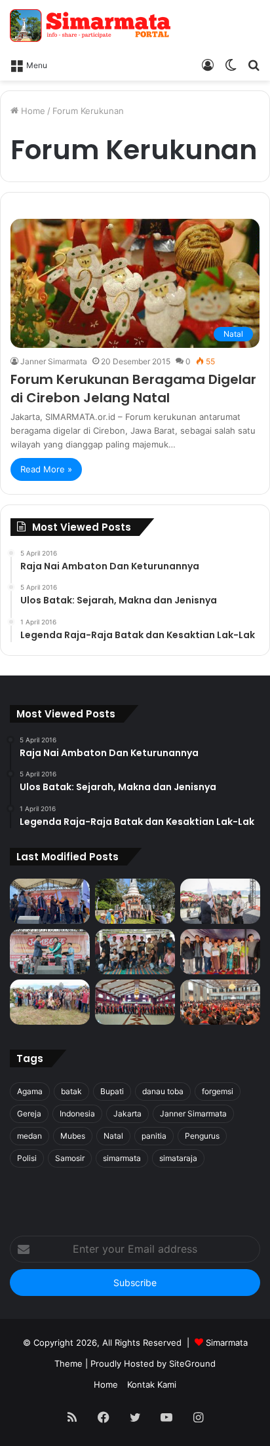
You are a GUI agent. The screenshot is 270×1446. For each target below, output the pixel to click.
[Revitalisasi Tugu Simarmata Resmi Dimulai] (135, 901)
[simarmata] (92, 25)
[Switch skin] (230, 64)
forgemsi (217, 1091)
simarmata (122, 1158)
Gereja (29, 1113)
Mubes (72, 1136)
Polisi (27, 1158)
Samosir (70, 1158)
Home (31, 110)
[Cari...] (253, 64)
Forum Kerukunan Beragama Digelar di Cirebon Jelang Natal (133, 388)
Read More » (46, 469)
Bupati (112, 1091)
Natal (113, 1136)
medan (29, 1136)
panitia (154, 1136)
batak (71, 1091)
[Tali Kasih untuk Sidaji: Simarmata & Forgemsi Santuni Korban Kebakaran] (220, 951)
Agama (30, 1091)
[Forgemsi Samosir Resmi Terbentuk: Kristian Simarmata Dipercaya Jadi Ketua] (135, 951)
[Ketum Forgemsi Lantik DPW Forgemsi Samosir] (50, 951)
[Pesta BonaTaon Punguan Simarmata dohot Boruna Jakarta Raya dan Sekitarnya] (220, 1002)
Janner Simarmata (53, 361)
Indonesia (77, 1113)
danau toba (162, 1091)
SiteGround (192, 1363)
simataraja (178, 1158)
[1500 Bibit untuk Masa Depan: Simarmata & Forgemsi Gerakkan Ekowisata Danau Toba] (50, 1002)
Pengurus (202, 1136)
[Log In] (207, 64)
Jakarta (127, 1113)
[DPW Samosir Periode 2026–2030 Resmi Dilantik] (50, 901)
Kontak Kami (151, 1384)
